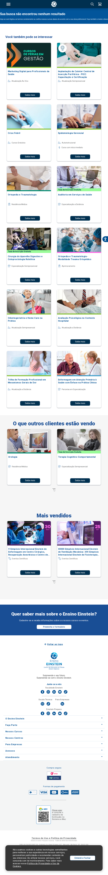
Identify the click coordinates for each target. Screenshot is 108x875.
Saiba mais (30, 95)
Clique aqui (57, 810)
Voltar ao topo (55, 644)
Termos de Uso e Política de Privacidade (54, 838)
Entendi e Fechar (83, 858)
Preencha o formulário (54, 627)
